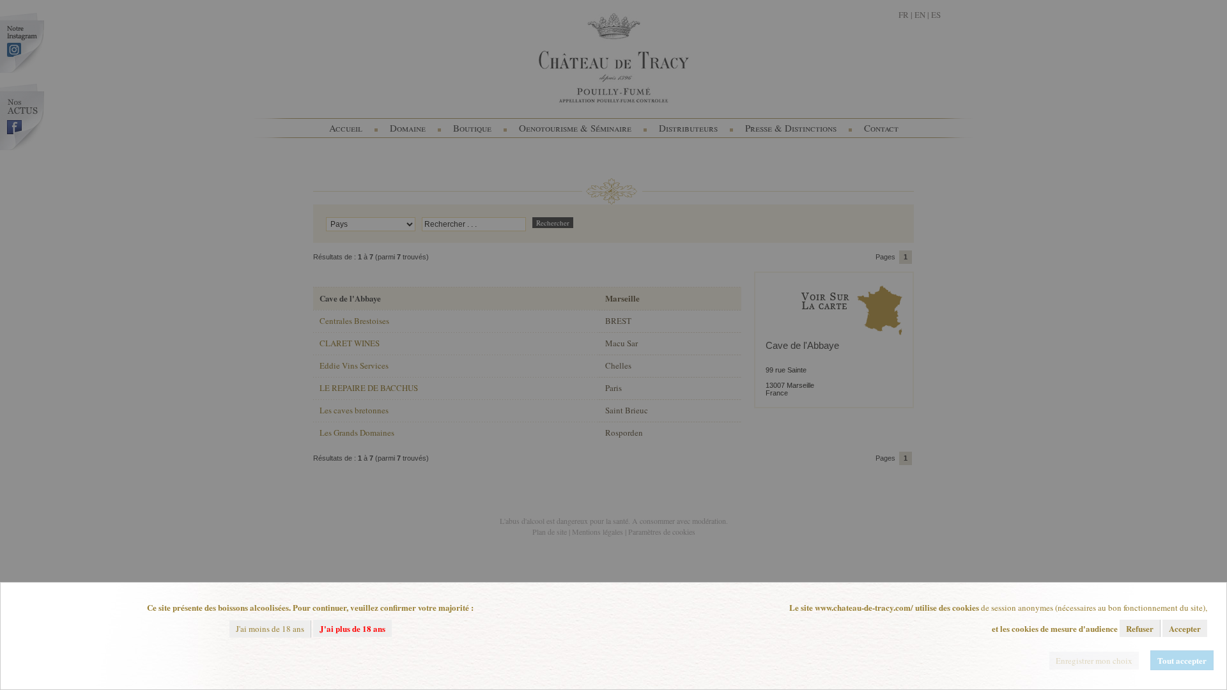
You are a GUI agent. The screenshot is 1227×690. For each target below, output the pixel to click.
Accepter (1185, 628)
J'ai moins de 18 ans (270, 628)
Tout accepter (1182, 660)
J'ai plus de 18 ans (352, 628)
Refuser (1140, 628)
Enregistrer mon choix (1094, 660)
